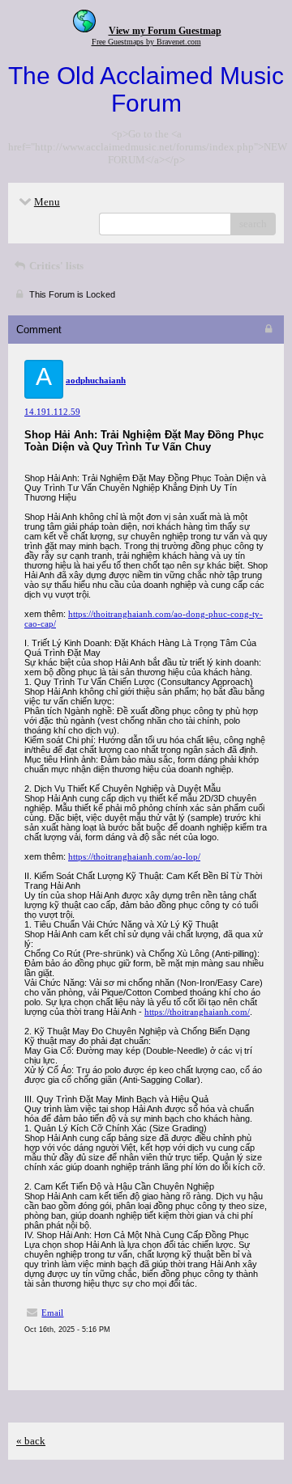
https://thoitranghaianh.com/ (197, 1012)
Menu (47, 202)
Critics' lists (55, 266)
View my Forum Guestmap (165, 30)
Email (52, 1312)
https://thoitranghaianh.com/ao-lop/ (134, 856)
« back (30, 1441)
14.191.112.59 (52, 411)
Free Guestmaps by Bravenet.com (146, 41)
